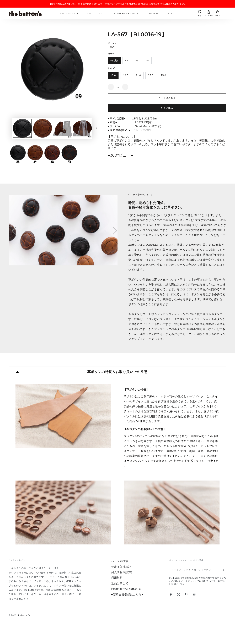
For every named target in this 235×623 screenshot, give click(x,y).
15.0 (113, 75)
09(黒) (114, 60)
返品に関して (119, 583)
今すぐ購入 (167, 108)
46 (136, 60)
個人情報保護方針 (122, 572)
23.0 (150, 75)
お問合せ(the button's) (126, 589)
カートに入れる (167, 98)
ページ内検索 (119, 561)
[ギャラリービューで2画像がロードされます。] (42, 128)
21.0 (138, 75)
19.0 (125, 75)
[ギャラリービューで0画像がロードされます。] (22, 128)
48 (147, 60)
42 (126, 60)
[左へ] (8, 128)
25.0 (163, 75)
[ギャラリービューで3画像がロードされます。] (62, 128)
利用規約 (116, 578)
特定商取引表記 (121, 567)
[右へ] (96, 128)
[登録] (224, 570)
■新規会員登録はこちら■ (127, 595)
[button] (199, 14)
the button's (24, 615)
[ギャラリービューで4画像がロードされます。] (82, 128)
